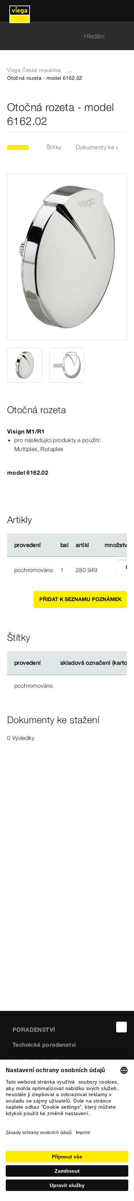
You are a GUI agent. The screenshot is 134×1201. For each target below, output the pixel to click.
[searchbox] (61, 36)
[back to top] (121, 1027)
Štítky (53, 147)
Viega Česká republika (34, 70)
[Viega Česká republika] (19, 10)
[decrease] (109, 570)
